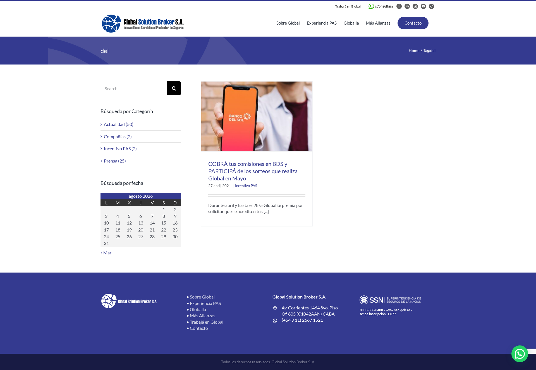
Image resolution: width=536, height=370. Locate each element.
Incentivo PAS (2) (120, 148)
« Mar (105, 252)
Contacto (199, 328)
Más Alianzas (202, 315)
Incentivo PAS (246, 185)
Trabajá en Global (348, 6)
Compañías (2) (118, 136)
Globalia (198, 309)
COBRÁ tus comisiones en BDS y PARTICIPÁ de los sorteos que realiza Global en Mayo (253, 171)
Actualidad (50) (118, 124)
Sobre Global (202, 296)
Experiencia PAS (205, 303)
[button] (519, 353)
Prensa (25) (115, 160)
